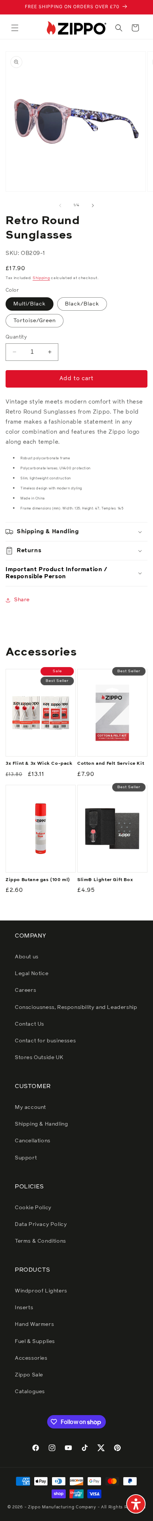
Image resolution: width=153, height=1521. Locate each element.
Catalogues (30, 1391)
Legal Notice (31, 973)
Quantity (16, 337)
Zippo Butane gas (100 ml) (38, 880)
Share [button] (22, 599)
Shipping (41, 278)
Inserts (24, 1307)
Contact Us (29, 1024)
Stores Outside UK (39, 1057)
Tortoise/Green (34, 320)
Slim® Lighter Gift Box (105, 880)
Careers (25, 990)
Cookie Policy (33, 1207)
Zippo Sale (29, 1375)
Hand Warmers (34, 1324)
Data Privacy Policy (41, 1224)
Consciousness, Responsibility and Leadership (76, 1007)
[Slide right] (93, 205)
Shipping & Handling (41, 1124)
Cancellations (33, 1140)
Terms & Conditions (40, 1241)
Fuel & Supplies (35, 1341)
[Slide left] (60, 205)
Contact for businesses (45, 1040)
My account (30, 1107)
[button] (15, 28)
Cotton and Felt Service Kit (110, 763)
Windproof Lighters (41, 1291)
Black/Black (82, 304)
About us (27, 956)
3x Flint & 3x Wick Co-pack (39, 763)
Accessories (31, 1358)
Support (26, 1158)
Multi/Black (29, 304)
